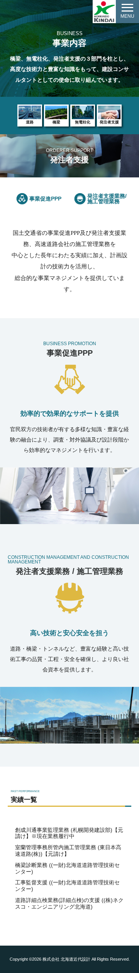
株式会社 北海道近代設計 (66, 959)
